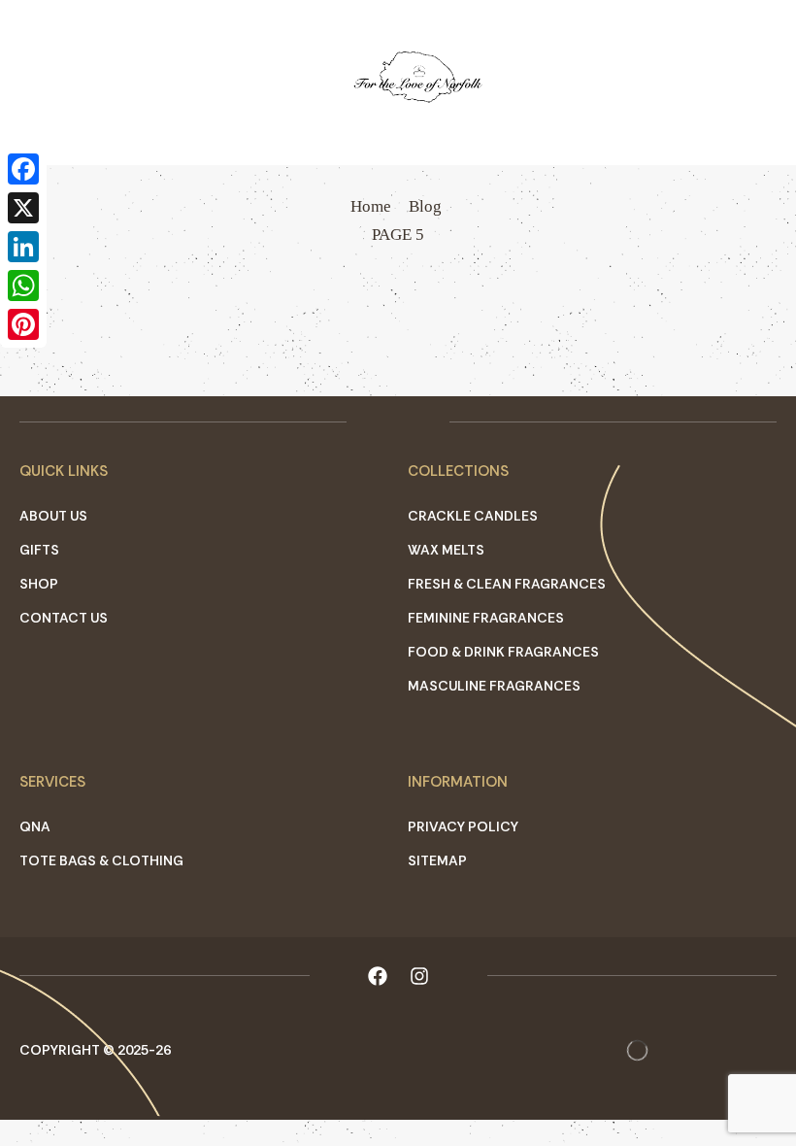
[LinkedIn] (23, 246)
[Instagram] (419, 976)
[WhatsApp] (23, 285)
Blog (425, 206)
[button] (19, 82)
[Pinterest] (23, 324)
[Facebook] (23, 169)
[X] (23, 207)
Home (370, 206)
